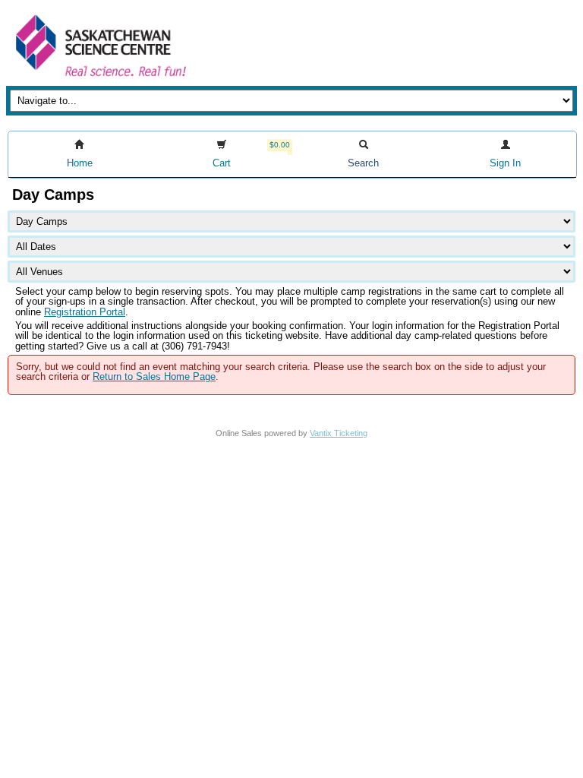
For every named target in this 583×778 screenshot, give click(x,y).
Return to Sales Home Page (154, 376)
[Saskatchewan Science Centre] (99, 77)
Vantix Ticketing (338, 433)
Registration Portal (84, 312)
